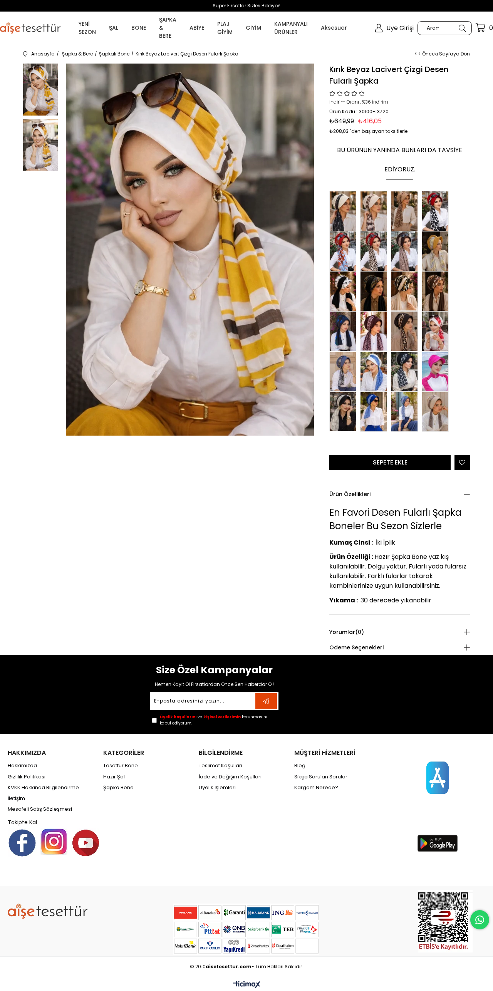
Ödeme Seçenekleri (356, 647)
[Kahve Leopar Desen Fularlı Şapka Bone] (406, 331)
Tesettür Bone (120, 765)
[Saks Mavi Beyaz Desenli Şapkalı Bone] (375, 412)
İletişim (16, 798)
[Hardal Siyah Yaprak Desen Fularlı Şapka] (375, 291)
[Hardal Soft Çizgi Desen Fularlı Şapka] (437, 251)
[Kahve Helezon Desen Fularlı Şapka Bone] (406, 251)
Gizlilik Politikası (26, 776)
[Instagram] (53, 841)
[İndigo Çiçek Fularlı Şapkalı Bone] (406, 412)
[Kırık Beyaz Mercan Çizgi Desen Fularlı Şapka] (437, 331)
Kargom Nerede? (316, 787)
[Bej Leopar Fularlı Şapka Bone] (406, 211)
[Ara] (462, 28)
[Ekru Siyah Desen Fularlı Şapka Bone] (344, 211)
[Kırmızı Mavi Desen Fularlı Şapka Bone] (344, 251)
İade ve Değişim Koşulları (230, 776)
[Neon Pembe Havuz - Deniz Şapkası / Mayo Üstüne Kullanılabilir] (437, 372)
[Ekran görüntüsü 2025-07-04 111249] (445, 921)
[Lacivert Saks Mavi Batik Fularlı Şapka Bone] (344, 331)
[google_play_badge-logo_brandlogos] (437, 843)
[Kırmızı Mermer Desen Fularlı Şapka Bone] (437, 211)
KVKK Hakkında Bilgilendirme (43, 787)
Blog (299, 765)
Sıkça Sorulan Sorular (320, 776)
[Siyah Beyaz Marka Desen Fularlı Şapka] (344, 291)
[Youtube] (85, 842)
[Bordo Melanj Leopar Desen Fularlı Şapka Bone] (375, 331)
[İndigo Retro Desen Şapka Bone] (344, 372)
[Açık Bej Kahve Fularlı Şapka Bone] (437, 412)
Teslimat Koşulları (220, 765)
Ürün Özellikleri (350, 494)
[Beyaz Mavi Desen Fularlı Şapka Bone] (375, 372)
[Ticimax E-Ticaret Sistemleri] (246, 985)
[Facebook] (22, 842)
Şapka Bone (118, 787)
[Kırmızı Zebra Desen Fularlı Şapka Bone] (375, 251)
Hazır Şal (114, 776)
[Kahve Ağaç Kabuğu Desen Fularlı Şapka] (437, 291)
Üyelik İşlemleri (217, 787)
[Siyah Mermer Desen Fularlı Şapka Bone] (406, 372)
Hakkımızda (22, 765)
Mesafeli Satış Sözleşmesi (40, 809)
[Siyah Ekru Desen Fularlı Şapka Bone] (344, 411)
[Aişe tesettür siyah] (47, 911)
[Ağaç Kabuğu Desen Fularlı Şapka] (406, 291)
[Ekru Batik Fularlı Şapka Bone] (375, 211)
